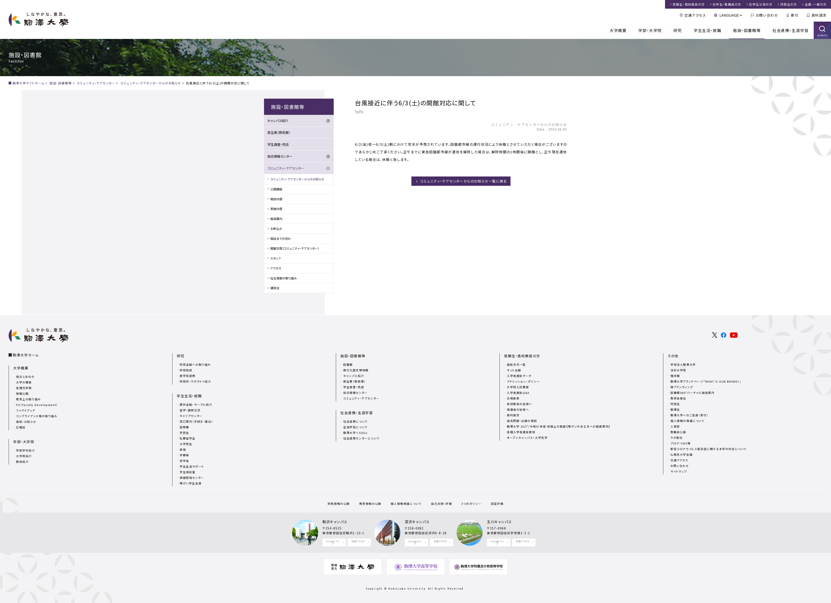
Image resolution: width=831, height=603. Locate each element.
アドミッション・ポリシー (523, 381)
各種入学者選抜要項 (521, 432)
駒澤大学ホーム (26, 355)
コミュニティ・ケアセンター (285, 168)
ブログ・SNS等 (680, 443)
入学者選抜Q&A (518, 393)
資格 (183, 449)
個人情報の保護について (687, 421)
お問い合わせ (767, 15)
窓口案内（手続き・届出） (196, 421)
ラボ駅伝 (676, 438)
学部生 (184, 433)
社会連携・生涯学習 (790, 30)
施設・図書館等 (747, 30)
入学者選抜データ (519, 376)
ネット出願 (514, 370)
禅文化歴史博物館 (356, 370)
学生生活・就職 (707, 30)
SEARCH (822, 35)
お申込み (276, 228)
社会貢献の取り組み (283, 278)
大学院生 (186, 444)
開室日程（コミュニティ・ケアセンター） (294, 248)
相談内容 (276, 199)
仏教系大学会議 (681, 454)
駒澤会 (675, 409)
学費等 (184, 455)
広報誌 (21, 427)
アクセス (275, 268)
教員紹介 (22, 462)
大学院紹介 (24, 456)
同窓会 (675, 404)
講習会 (274, 288)
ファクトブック (25, 410)
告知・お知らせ (26, 422)
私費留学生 (187, 438)
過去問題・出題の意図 (522, 421)
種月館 (675, 376)
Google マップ (333, 542)
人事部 (675, 426)
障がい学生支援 (190, 483)
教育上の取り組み (28, 399)
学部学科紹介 (25, 450)
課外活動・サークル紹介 (196, 405)
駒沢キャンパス (334, 521)
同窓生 (788, 4)
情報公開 (22, 393)
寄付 (794, 15)
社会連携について (355, 421)
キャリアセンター (191, 416)
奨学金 (184, 461)
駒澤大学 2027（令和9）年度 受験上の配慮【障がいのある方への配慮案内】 (558, 426)
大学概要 (618, 30)
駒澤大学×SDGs (355, 433)
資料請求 (819, 15)
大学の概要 (24, 382)
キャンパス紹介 (277, 120)
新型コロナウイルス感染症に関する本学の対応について (708, 449)
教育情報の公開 (370, 504)
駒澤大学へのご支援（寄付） (689, 415)
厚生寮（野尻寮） (278, 132)
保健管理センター (192, 478)
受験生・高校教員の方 (522, 355)
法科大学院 (678, 370)
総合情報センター (279, 156)
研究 (677, 30)
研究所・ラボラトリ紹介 (195, 381)
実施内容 (276, 209)
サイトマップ (678, 471)
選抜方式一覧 (516, 364)
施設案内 (276, 219)
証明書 (184, 427)
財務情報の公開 (339, 504)
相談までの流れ (280, 238)
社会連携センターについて (361, 438)
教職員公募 (678, 432)
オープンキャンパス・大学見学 (527, 438)
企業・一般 (816, 4)
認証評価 (497, 504)
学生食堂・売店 (278, 144)
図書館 (348, 364)
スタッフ (275, 258)
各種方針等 (24, 388)
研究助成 (186, 370)
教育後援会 (678, 398)
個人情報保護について (406, 504)
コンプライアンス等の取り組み (36, 416)
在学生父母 (760, 4)
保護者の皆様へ (518, 409)
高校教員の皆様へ (519, 404)
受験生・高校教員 (689, 4)
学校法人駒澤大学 (683, 364)
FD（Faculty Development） (37, 405)
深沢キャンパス (417, 521)
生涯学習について (355, 427)
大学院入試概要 (518, 387)
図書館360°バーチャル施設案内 (692, 393)
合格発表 (513, 398)
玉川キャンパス (499, 521)
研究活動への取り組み (195, 364)
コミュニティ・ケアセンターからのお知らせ (297, 179)
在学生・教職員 (727, 4)
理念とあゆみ (25, 377)
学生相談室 (187, 472)
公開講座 (276, 189)
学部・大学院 (650, 30)
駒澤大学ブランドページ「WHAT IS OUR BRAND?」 (705, 381)
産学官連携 (187, 376)
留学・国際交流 (190, 410)
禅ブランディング (681, 387)
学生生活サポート (192, 466)
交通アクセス (695, 15)
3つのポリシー (471, 504)
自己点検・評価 (441, 504)
